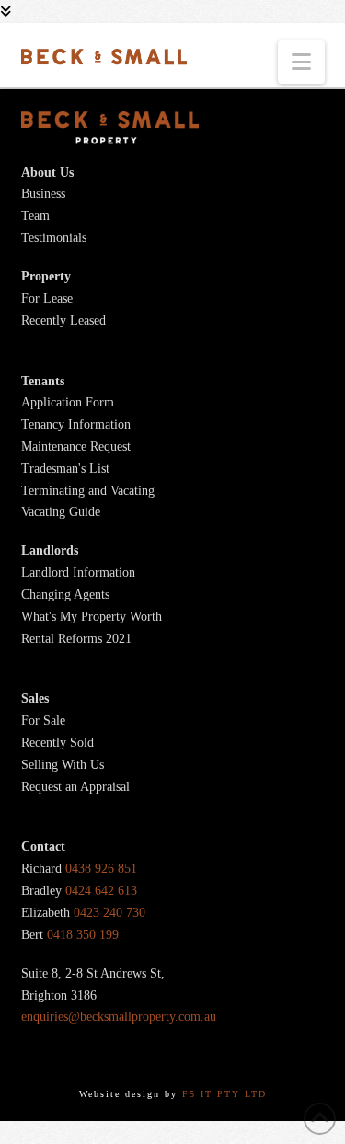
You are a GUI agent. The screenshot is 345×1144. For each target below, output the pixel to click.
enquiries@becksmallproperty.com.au (118, 1017)
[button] (301, 62)
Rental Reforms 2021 (76, 639)
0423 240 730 (109, 913)
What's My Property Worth (91, 616)
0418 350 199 (83, 935)
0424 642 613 (101, 891)
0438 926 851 (101, 868)
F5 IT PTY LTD (224, 1094)
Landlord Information (78, 572)
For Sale (43, 720)
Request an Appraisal (75, 787)
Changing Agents (65, 594)
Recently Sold (57, 742)
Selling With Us (62, 765)
